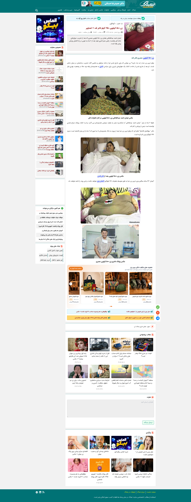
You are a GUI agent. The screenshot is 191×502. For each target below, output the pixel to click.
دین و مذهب (68, 10)
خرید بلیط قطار (45, 260)
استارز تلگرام (43, 255)
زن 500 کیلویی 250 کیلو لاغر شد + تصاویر (104, 28)
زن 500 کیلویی (148, 57)
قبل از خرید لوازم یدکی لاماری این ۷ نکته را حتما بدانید (99, 354)
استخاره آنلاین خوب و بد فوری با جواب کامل (137, 318)
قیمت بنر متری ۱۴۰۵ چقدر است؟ (143, 354)
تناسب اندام (99, 10)
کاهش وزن (100, 181)
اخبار (128, 10)
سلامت (83, 10)
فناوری (60, 10)
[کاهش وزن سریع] (110, 241)
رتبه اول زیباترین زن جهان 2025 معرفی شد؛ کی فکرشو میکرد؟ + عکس (78, 356)
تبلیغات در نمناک (129, 492)
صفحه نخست (151, 492)
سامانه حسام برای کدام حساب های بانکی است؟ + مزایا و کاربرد (121, 356)
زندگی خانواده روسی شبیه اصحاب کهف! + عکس (143, 475)
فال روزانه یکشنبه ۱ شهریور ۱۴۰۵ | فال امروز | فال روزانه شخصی (99, 477)
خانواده (106, 10)
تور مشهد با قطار (57, 260)
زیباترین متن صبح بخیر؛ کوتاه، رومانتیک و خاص (51, 213)
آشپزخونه (77, 10)
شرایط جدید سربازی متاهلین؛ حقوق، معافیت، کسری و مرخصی (99, 383)
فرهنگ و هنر (121, 10)
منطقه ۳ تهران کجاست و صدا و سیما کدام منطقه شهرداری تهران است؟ (143, 383)
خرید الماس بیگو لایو (121, 452)
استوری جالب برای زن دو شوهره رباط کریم (78, 381)
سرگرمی (113, 10)
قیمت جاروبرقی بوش (55, 255)
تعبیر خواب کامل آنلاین (54, 250)
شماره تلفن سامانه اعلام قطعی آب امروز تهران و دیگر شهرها (121, 381)
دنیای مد (90, 10)
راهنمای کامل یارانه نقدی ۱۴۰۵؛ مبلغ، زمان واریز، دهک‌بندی (91, 318)
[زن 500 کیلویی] (110, 95)
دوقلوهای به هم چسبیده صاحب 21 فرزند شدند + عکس (91, 312)
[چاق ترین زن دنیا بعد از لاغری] (110, 206)
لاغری (101, 66)
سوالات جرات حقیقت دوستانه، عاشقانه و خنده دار (51, 217)
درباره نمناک (141, 492)
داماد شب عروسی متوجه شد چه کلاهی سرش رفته (121, 475)
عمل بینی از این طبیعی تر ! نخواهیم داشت (138, 312)
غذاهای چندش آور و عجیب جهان (100, 452)
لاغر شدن (100, 176)
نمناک (134, 10)
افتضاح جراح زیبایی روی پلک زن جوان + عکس (78, 452)
